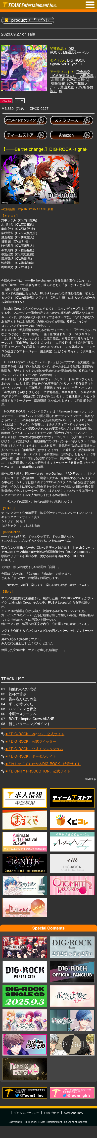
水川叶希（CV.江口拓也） (71, 79)
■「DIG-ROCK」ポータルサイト (30, 756)
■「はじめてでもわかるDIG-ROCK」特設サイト (43, 763)
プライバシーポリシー (26, 1112)
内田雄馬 (87, 75)
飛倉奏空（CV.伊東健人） (70, 73)
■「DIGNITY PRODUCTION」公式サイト (37, 771)
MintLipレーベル (76, 52)
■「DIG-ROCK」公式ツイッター (30, 741)
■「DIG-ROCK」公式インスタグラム (34, 748)
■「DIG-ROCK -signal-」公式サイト (34, 733)
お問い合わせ (51, 1112)
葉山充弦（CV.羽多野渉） (72, 88)
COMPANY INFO (73, 1112)
